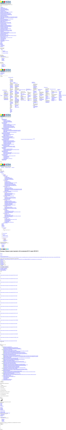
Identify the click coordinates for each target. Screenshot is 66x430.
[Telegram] (8, 249)
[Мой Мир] (2, 249)
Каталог (1, 403)
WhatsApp (1, 46)
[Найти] (1, 6)
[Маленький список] (0, 271)
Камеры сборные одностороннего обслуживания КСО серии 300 (16, 259)
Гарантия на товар (2, 412)
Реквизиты (1, 409)
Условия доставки (2, 411)
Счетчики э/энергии (7, 218)
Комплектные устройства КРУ (4, 259)
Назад (5, 174)
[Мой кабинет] (0, 162)
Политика (1, 408)
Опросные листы (2, 410)
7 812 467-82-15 (2, 45)
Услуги (1, 404)
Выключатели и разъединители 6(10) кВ (10, 197)
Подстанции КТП (7, 181)
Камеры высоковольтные (8, 187)
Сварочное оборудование (8, 200)
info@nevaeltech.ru (3, 56)
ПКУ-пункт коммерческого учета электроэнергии (35, 259)
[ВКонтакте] (0, 249)
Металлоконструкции (8, 214)
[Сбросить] (0, 397)
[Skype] (7, 249)
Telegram (3, 245)
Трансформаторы (7, 177)
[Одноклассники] (1, 249)
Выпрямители (7, 210)
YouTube (3, 59)
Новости (1, 407)
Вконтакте (3, 58)
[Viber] (5, 249)
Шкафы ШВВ (27, 259)
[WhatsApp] (6, 249)
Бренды (1, 405)
